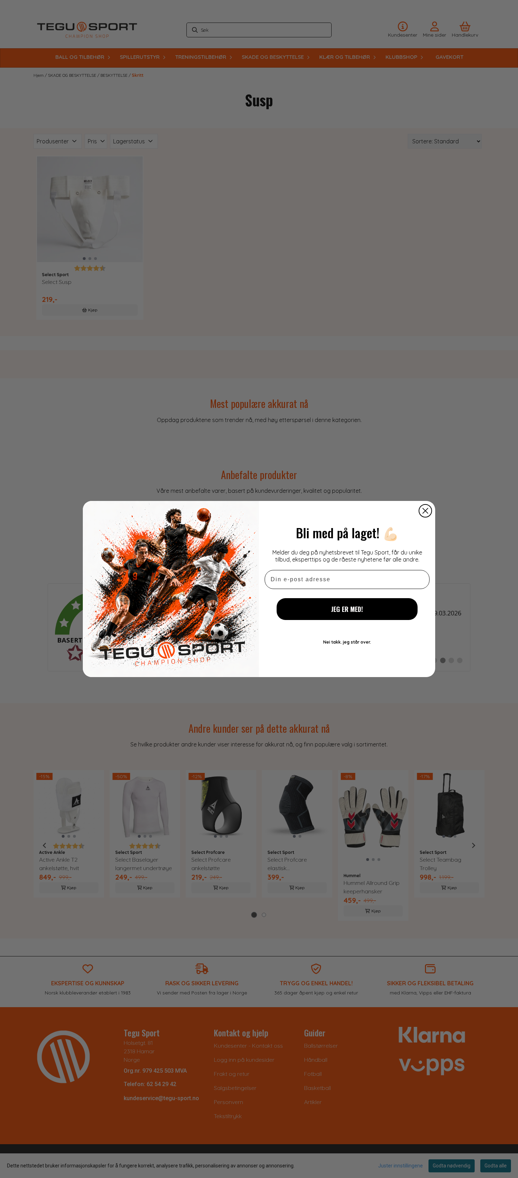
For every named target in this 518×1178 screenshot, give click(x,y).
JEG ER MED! (347, 609)
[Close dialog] (425, 510)
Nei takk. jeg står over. (347, 642)
